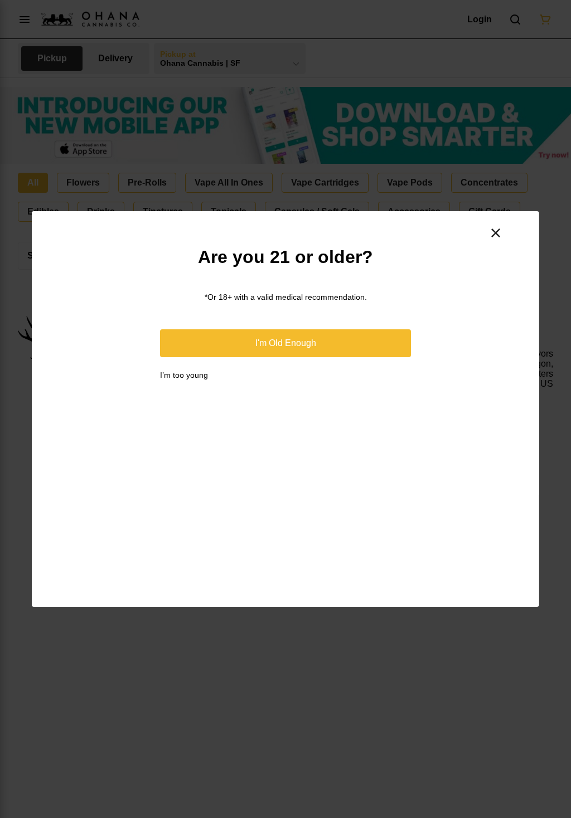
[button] (285, 343)
